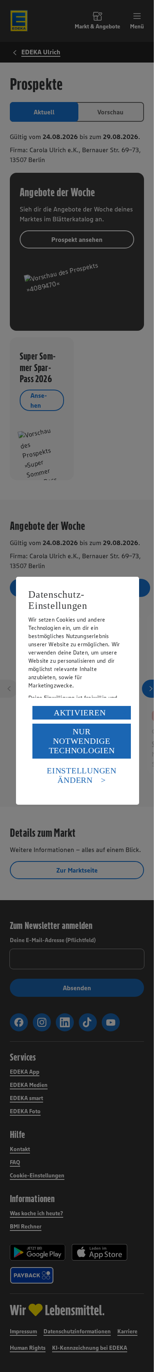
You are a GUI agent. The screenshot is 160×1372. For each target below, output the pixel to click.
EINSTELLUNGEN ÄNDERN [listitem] (82, 775)
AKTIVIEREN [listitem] (80, 712)
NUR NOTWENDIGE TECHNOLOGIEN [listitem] (82, 741)
